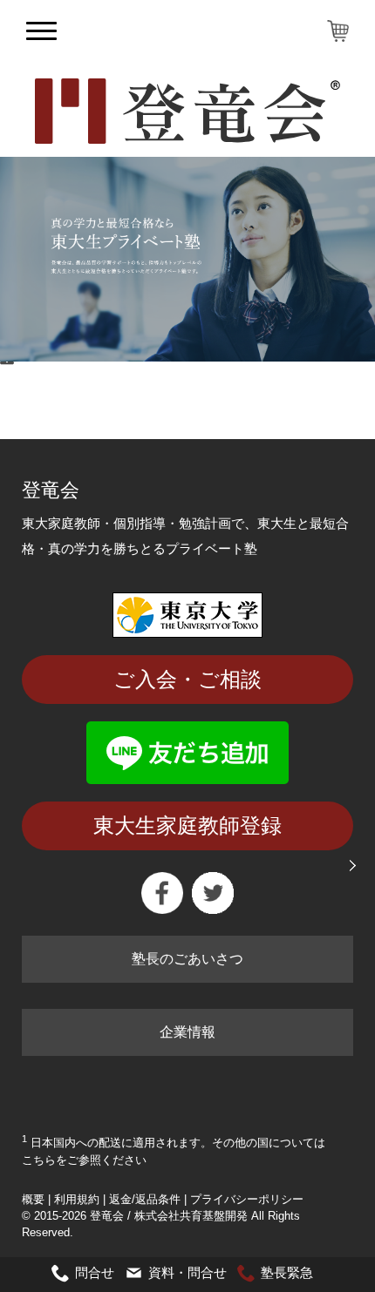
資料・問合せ (187, 1272)
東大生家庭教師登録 (187, 825)
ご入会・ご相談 (187, 679)
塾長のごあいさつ (187, 958)
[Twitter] (213, 893)
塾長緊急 (287, 1272)
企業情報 (187, 1032)
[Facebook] (162, 893)
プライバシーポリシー (246, 1199)
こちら (39, 1160)
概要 (33, 1199)
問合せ (94, 1272)
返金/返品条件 (145, 1199)
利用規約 (76, 1199)
